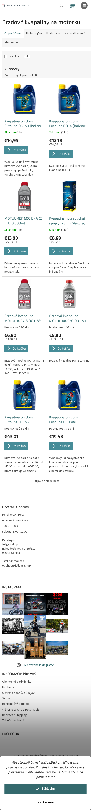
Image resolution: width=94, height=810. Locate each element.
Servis (6, 698)
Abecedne (11, 42)
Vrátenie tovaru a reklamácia (20, 709)
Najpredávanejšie (76, 33)
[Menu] (84, 5)
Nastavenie (45, 802)
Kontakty (8, 687)
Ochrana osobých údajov (18, 693)
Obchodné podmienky (16, 682)
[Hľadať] (61, 5)
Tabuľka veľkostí (13, 720)
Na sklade (19, 56)
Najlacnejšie (34, 33)
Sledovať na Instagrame (38, 665)
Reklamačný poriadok (16, 704)
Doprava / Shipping (14, 715)
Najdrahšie (53, 33)
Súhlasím (48, 788)
